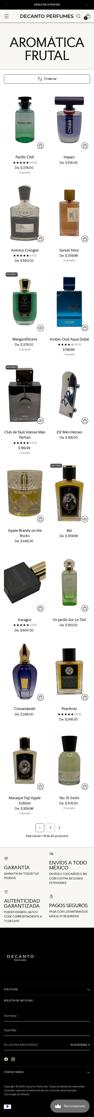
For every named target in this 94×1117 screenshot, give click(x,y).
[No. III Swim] (69, 760)
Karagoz (24, 619)
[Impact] (69, 120)
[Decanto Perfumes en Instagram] (13, 1060)
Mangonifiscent (24, 339)
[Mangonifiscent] (25, 302)
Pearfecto (69, 708)
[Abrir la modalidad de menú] (6, 16)
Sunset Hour (69, 250)
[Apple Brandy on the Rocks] (25, 493)
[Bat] (69, 493)
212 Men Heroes (69, 432)
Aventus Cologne (25, 250)
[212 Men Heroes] (69, 395)
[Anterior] (6, 5)
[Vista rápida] (40, 328)
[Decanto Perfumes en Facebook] (6, 1060)
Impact (69, 157)
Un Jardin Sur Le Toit (69, 619)
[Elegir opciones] (40, 145)
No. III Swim (69, 797)
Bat (69, 530)
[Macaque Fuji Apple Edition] (25, 760)
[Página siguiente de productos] (59, 827)
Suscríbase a (80, 1045)
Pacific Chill (25, 157)
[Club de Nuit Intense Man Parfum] (25, 395)
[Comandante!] (25, 671)
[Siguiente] (87, 5)
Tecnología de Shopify (16, 1094)
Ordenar (50, 79)
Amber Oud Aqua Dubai (69, 339)
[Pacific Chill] (25, 120)
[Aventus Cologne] (25, 213)
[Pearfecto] (69, 671)
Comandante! (24, 708)
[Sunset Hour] (69, 213)
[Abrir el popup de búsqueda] (78, 16)
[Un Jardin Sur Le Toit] (69, 582)
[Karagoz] (25, 582)
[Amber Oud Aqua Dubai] (69, 302)
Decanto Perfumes (37, 1086)
